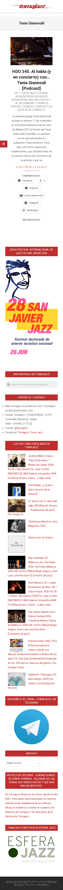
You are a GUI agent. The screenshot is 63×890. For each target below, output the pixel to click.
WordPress (43, 884)
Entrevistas (20, 99)
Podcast (16, 106)
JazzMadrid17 (27, 103)
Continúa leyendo (31, 167)
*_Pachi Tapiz (28, 93)
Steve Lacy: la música (40, 537)
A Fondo (42, 93)
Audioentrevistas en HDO (31, 96)
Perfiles (43, 103)
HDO (31, 99)
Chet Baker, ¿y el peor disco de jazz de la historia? (40, 490)
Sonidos (28, 106)
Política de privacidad (16, 881)
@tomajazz (21, 428)
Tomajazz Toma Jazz (30, 432)
